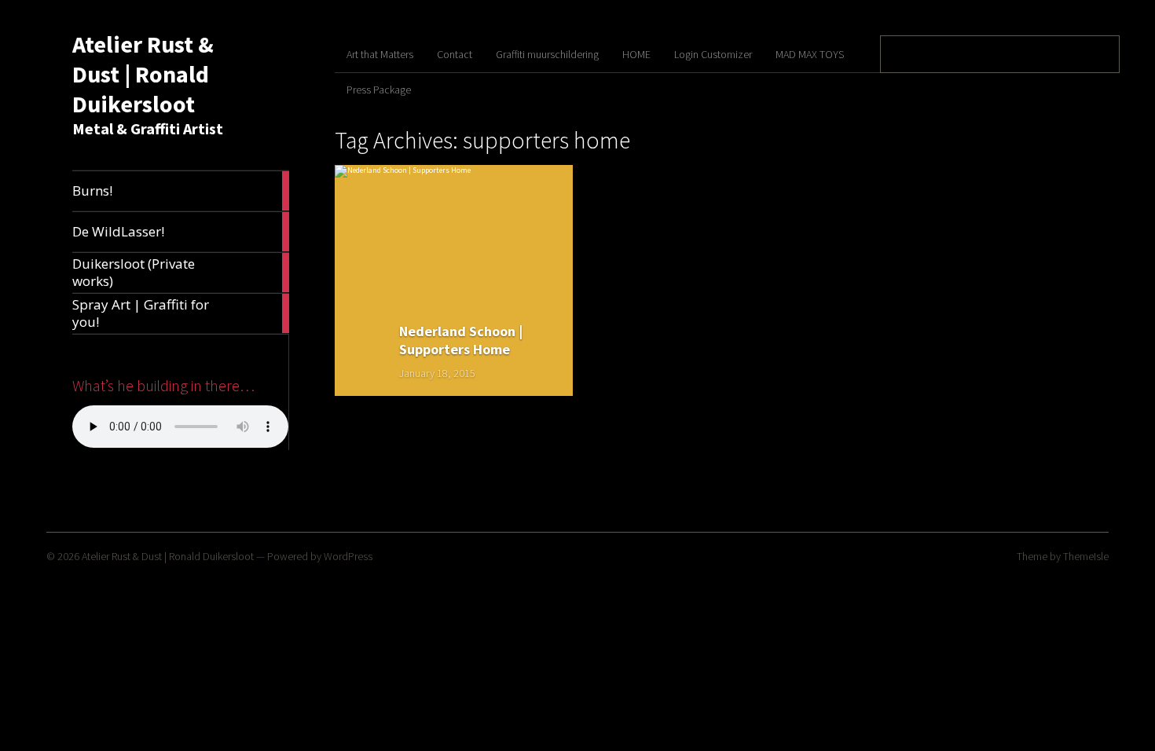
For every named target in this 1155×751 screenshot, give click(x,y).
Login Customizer (713, 54)
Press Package (378, 89)
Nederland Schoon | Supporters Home (460, 340)
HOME (636, 54)
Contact (454, 54)
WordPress (348, 556)
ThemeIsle (1086, 556)
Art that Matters (379, 54)
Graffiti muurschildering (547, 54)
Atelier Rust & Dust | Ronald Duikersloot (143, 74)
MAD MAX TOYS (810, 54)
